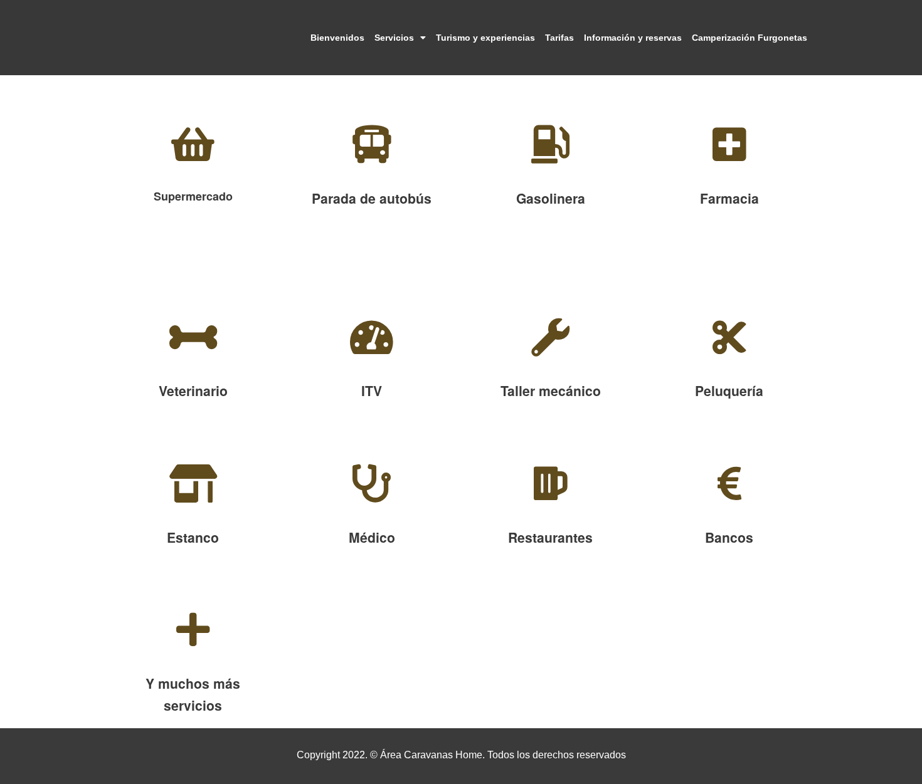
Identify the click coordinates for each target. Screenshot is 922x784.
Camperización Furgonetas (749, 38)
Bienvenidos (337, 38)
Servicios (394, 38)
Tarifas (559, 38)
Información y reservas (633, 38)
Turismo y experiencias (485, 38)
